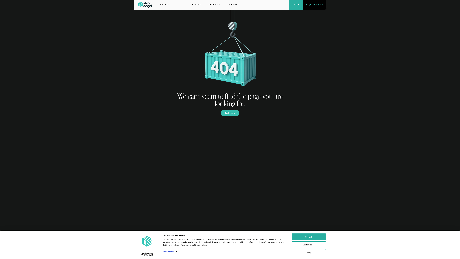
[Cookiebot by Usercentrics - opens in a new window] (146, 254)
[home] (145, 5)
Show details (168, 252)
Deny (309, 253)
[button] (164, 5)
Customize (307, 245)
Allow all (308, 237)
